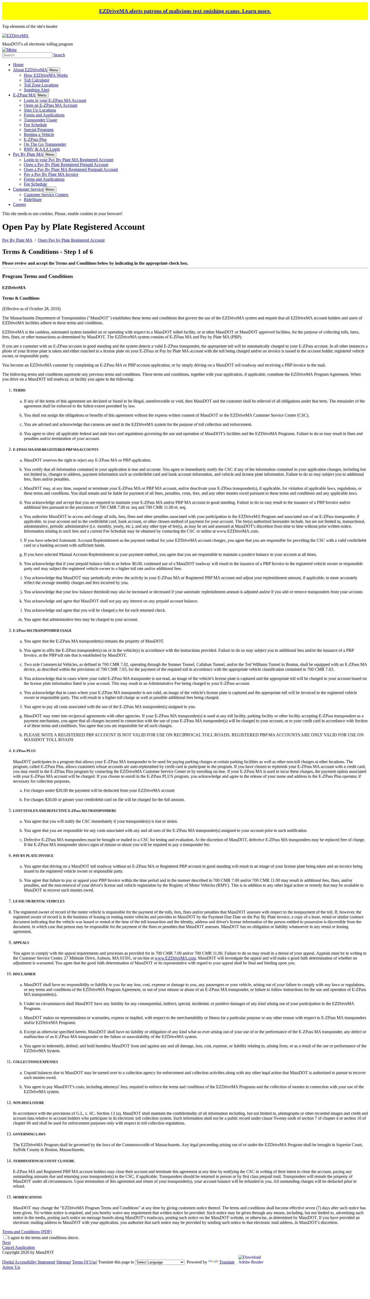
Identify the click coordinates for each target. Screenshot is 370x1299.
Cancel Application (18, 1247)
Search (59, 55)
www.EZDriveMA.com (175, 958)
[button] (53, 70)
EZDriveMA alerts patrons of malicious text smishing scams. (185, 11)
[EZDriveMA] (15, 35)
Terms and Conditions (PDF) (27, 1231)
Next (6, 1242)
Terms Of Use (84, 1262)
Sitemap (63, 1262)
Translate (227, 1262)
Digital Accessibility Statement (28, 1262)
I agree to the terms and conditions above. (43, 1237)
